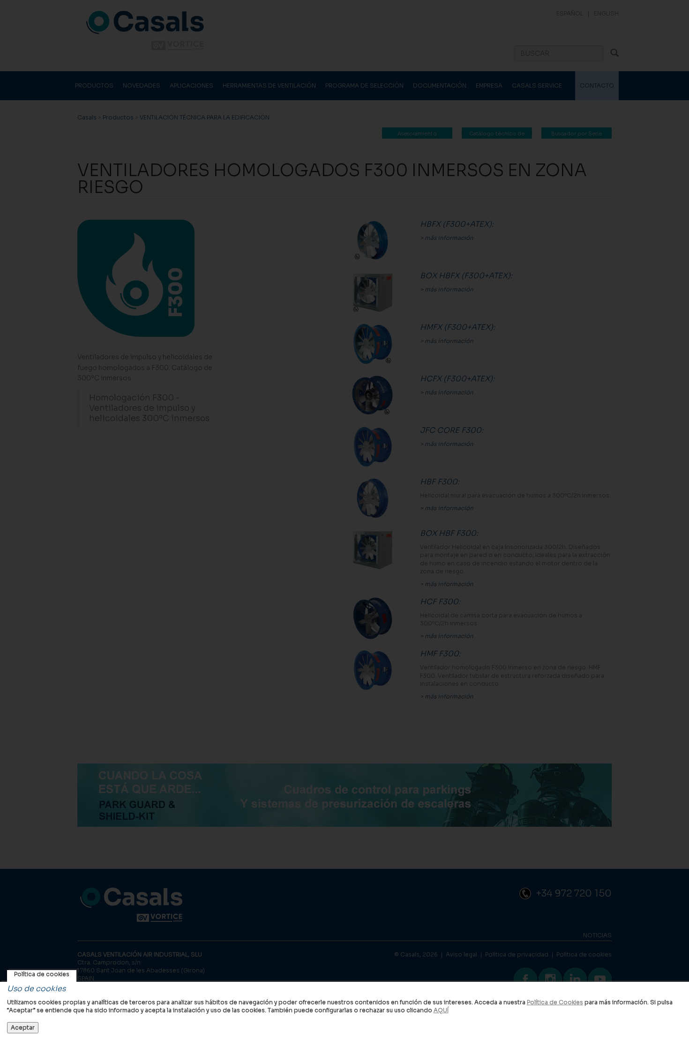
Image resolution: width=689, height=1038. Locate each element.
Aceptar (23, 1027)
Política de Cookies (555, 1002)
